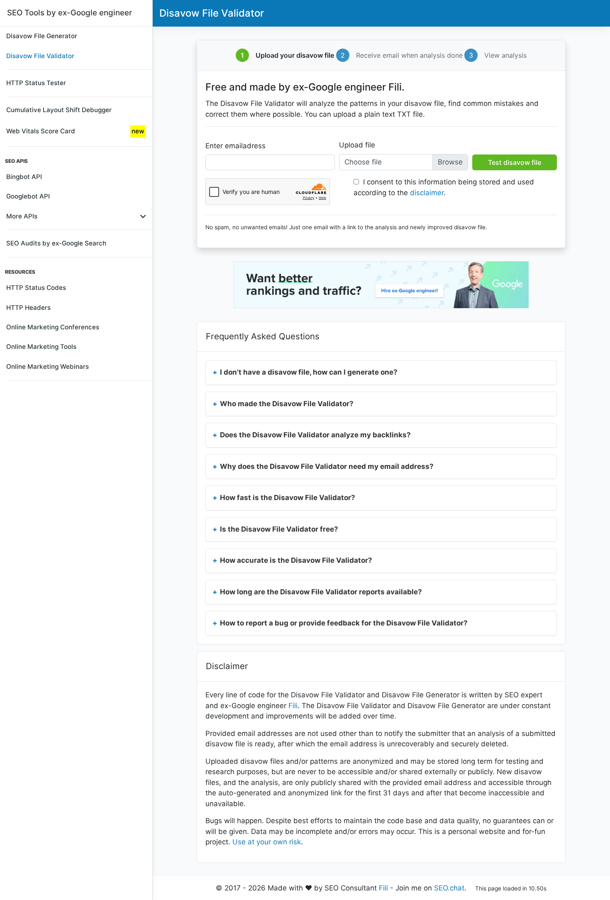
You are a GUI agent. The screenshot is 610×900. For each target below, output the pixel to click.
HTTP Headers (28, 307)
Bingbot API (24, 177)
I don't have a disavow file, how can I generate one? (309, 372)
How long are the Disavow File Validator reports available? (321, 592)
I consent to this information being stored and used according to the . (444, 187)
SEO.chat (449, 888)
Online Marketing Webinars (47, 366)
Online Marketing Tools (41, 347)
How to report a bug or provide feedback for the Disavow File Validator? (344, 623)
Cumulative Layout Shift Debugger (59, 110)
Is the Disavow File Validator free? (279, 529)
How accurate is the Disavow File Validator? (296, 560)
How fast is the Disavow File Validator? (287, 497)
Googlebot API (28, 196)
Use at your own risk (266, 842)
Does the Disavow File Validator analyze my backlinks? (315, 435)
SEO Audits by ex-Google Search (56, 243)
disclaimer (427, 193)
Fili (293, 705)
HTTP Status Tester (36, 83)
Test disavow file (514, 162)
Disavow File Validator (40, 56)
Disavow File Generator (41, 36)
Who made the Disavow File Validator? (287, 404)
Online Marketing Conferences (52, 327)
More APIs (21, 216)
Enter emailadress (235, 146)
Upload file (357, 145)
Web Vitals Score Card (75, 131)
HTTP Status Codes (36, 288)
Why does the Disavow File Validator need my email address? (327, 466)
